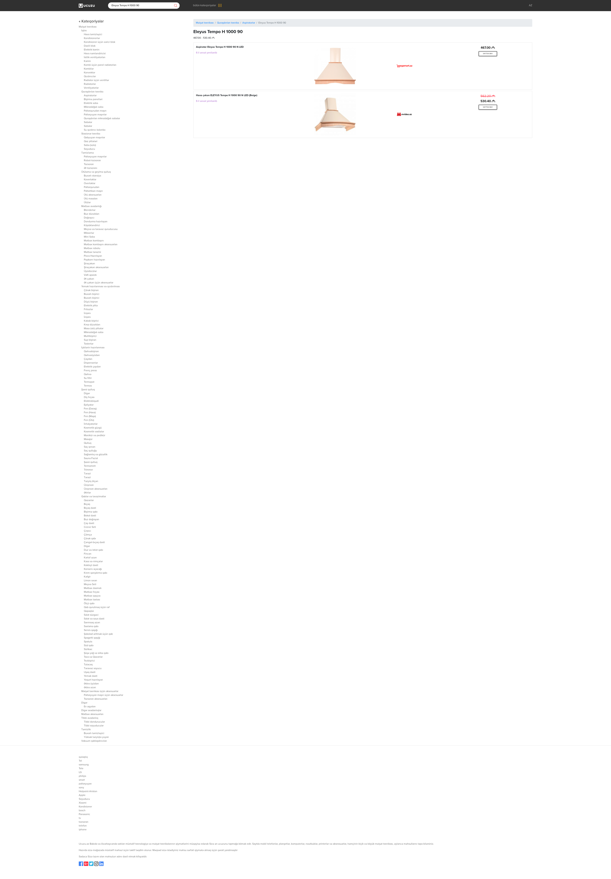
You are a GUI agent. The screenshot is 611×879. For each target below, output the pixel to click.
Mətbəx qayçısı (92, 596)
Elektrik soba (91, 103)
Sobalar (88, 122)
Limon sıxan (90, 580)
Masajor (88, 439)
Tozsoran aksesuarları (95, 699)
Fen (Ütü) (89, 420)
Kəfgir (87, 577)
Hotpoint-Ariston (88, 791)
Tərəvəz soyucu (93, 668)
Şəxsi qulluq (88, 389)
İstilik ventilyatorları (94, 57)
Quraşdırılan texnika (92, 92)
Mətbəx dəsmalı (93, 588)
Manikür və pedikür (94, 435)
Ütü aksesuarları (93, 195)
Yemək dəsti (90, 676)
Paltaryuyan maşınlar (95, 114)
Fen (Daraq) (90, 409)
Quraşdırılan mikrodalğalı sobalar (102, 118)
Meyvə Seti (90, 584)
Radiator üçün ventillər (96, 80)
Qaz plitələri (90, 141)
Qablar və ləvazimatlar (93, 496)
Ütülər (87, 202)
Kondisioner (85, 806)
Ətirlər (87, 493)
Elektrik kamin (91, 50)
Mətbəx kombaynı (94, 240)
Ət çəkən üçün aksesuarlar (98, 282)
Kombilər (89, 69)
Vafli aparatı (90, 275)
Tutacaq (88, 664)
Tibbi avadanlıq (89, 718)
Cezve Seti (90, 527)
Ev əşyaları (90, 706)
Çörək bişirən (91, 290)
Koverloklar (90, 179)
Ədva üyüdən (91, 683)
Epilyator (89, 405)
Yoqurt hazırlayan (93, 680)
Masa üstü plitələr (93, 328)
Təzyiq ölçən (91, 481)
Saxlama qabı (91, 626)
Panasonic (84, 814)
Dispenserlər (91, 363)
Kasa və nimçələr (93, 561)
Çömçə (88, 535)
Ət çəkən (89, 279)
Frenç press (90, 370)
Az (530, 5)
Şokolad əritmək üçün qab (98, 634)
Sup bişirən (90, 340)
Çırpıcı (87, 531)
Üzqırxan (89, 485)
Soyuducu (89, 149)
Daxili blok (89, 46)
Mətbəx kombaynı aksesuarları (100, 244)
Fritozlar (88, 309)
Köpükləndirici (92, 225)
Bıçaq (87, 504)
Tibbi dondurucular (94, 722)
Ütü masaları (91, 198)
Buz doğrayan (91, 519)
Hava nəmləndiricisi (95, 53)
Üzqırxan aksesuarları (95, 489)
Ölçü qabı (89, 603)
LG (80, 772)
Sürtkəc (88, 649)
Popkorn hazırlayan (94, 260)
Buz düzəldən (91, 214)
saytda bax (488, 53)
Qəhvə (87, 374)
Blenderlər (89, 210)
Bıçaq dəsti (90, 508)
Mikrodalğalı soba (93, 107)
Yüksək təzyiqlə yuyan (96, 737)
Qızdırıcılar (90, 76)
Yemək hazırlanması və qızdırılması (100, 286)
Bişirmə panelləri (93, 99)
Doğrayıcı (89, 218)
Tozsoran (89, 164)
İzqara (87, 313)
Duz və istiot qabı (93, 550)
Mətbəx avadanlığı (91, 206)
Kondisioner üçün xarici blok (99, 42)
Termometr (90, 466)
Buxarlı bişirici (91, 294)
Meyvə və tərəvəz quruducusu (101, 229)
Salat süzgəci (91, 615)
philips (82, 776)
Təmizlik (86, 729)
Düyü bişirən (91, 302)
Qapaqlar (89, 611)
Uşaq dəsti (89, 672)
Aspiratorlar (90, 95)
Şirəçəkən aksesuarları (96, 267)
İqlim (84, 30)
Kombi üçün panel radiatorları (100, 65)
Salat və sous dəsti (94, 619)
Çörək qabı (90, 538)
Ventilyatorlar (91, 88)
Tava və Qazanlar (93, 657)
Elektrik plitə (91, 305)
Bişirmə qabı (91, 512)
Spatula (88, 641)
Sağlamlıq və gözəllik (95, 454)
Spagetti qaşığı (92, 638)
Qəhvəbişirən (91, 351)
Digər (87, 393)
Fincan (87, 554)
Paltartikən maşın (93, 191)
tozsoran (83, 822)
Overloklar (89, 183)
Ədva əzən (90, 687)
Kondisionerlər (92, 38)
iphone (83, 829)
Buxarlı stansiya (92, 176)
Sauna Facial (91, 458)
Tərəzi (87, 473)
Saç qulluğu (90, 451)
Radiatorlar (90, 84)
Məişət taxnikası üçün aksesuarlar (99, 691)
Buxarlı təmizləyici (94, 733)
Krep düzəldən (92, 324)
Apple (82, 795)
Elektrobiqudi (91, 401)
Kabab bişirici (91, 321)
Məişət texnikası (88, 27)
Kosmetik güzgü (93, 428)
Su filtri (88, 378)
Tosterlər (88, 344)
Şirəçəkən (89, 263)
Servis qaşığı (91, 630)
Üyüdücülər (90, 271)
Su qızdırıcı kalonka (94, 130)
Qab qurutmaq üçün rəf (97, 607)
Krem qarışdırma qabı (95, 573)
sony (81, 787)
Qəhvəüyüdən (92, 355)
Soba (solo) (90, 145)
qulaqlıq (83, 757)
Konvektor (89, 72)
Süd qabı (89, 645)
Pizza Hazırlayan (93, 256)
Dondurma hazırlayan (95, 221)
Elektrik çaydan (92, 367)
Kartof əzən (90, 557)
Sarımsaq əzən (92, 622)
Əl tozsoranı (90, 168)
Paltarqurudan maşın (95, 111)
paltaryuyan (85, 784)
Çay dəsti (89, 523)
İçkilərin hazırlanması (93, 347)
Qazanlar (89, 500)
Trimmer (88, 470)
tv (80, 818)
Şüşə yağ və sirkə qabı (96, 653)
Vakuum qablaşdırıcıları (94, 741)
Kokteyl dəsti (91, 565)
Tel (80, 761)
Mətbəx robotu (92, 248)
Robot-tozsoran (92, 160)
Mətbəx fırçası (91, 592)
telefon (83, 826)
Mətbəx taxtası (92, 599)
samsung (84, 764)
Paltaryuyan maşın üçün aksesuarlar (103, 695)
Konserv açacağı (93, 569)
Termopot (89, 382)
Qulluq (87, 443)
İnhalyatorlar (91, 424)
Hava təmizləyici (93, 34)
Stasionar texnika (90, 134)
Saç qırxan (89, 447)
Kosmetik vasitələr (94, 431)
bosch (82, 810)
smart (82, 780)
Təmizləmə (87, 153)
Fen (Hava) (90, 412)
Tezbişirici (89, 661)
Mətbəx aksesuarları (92, 714)
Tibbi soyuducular (94, 725)
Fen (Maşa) (90, 416)
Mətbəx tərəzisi (92, 252)
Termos (88, 386)
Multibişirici (90, 336)
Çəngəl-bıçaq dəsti (94, 542)
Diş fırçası (89, 397)
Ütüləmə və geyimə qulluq (96, 172)
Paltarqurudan (91, 187)
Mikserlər (89, 233)
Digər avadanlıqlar (91, 710)
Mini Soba (89, 237)
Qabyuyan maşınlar (94, 137)
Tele (81, 768)
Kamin (87, 61)
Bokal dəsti (90, 515)
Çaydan (88, 359)
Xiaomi (82, 803)
